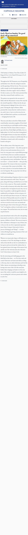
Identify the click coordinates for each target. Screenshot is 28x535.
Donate (15, 14)
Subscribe (23, 14)
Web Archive (4, 30)
